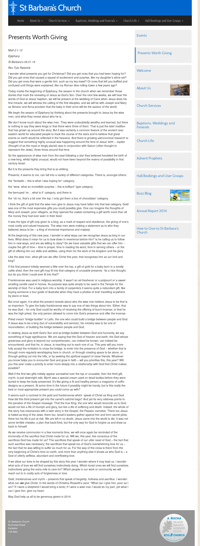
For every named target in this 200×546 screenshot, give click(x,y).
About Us (35, 20)
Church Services (58, 20)
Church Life (130, 20)
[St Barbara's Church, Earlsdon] (11, 21)
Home (20, 20)
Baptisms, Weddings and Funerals (96, 20)
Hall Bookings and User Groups (163, 20)
